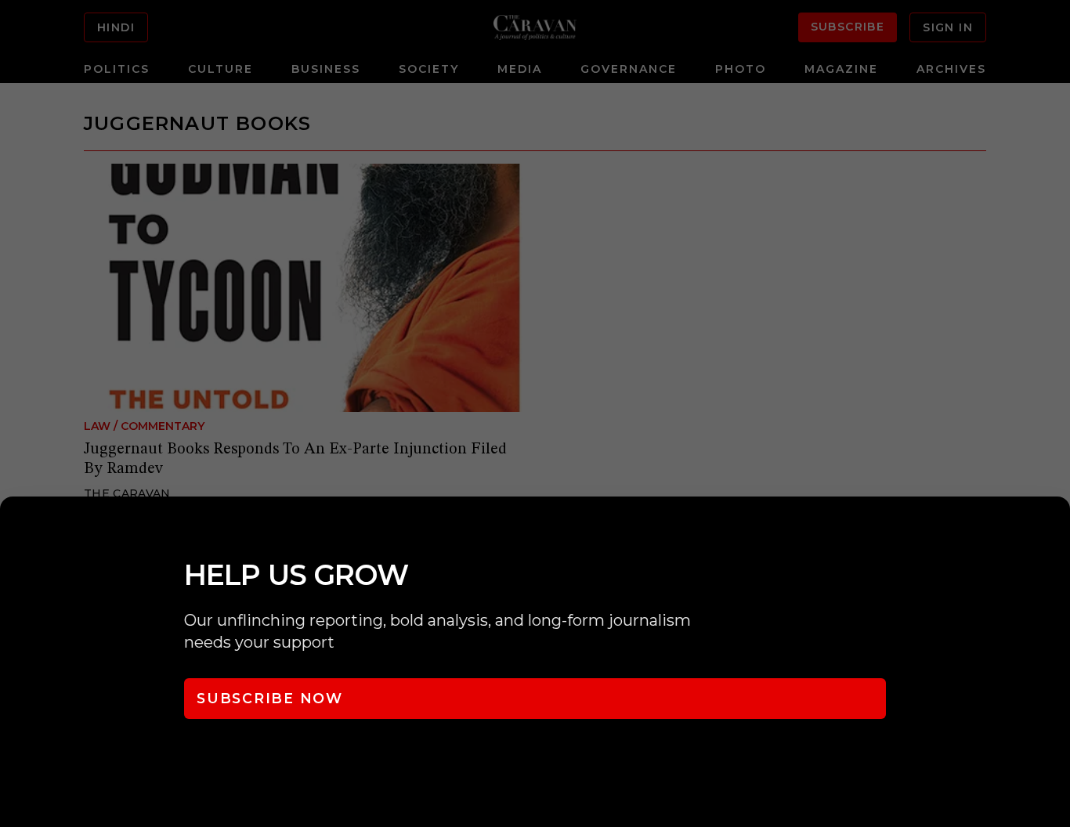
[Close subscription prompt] (1054, 529)
